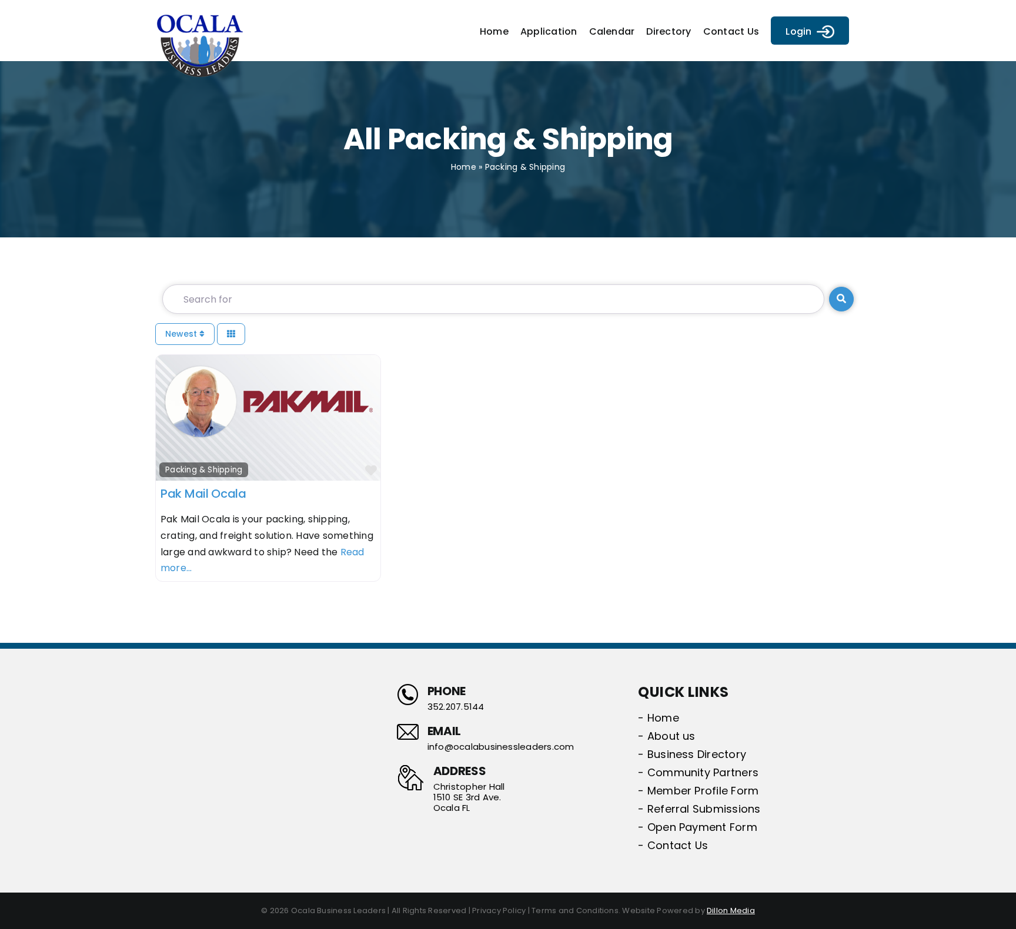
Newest (182, 334)
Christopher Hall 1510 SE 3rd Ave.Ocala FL (469, 797)
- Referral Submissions (699, 808)
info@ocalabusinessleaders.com (500, 747)
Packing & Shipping (203, 469)
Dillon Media (731, 910)
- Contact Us (673, 845)
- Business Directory (692, 754)
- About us (666, 736)
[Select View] (231, 334)
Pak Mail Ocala (203, 493)
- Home (658, 717)
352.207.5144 (455, 707)
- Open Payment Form (697, 827)
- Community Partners (698, 772)
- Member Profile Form (698, 790)
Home (463, 167)
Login (798, 31)
